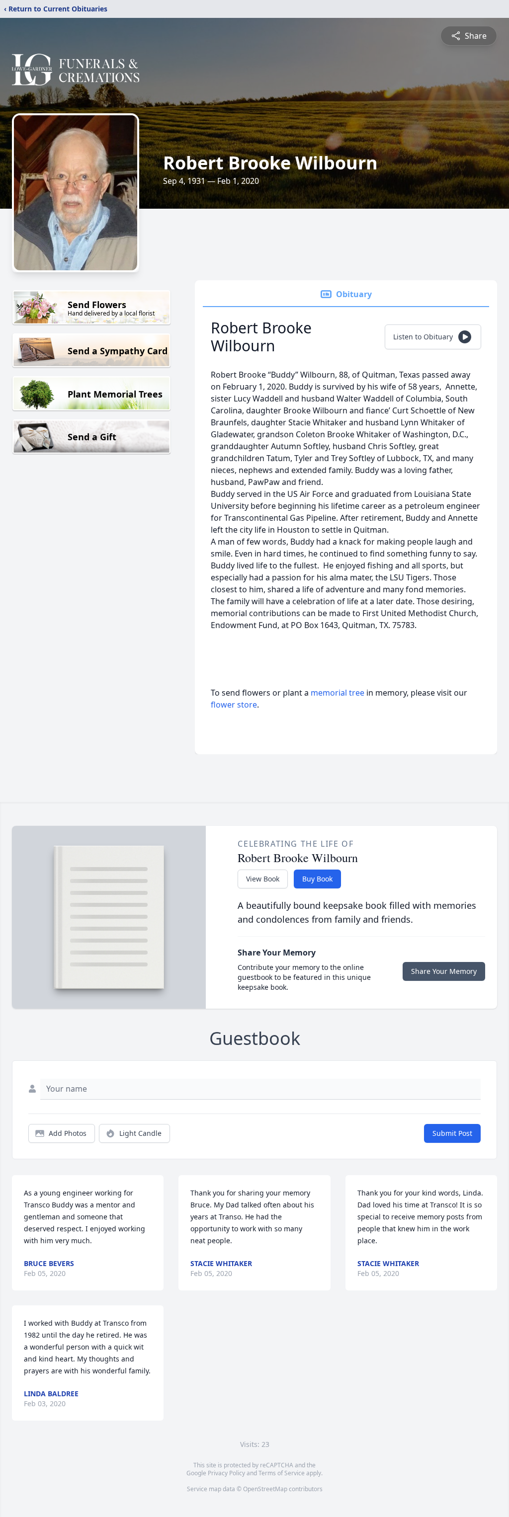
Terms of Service (281, 1473)
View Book (262, 878)
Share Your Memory (444, 971)
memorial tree (337, 692)
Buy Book (317, 878)
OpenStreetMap (265, 1489)
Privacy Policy (226, 1473)
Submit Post (452, 1133)
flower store (234, 704)
